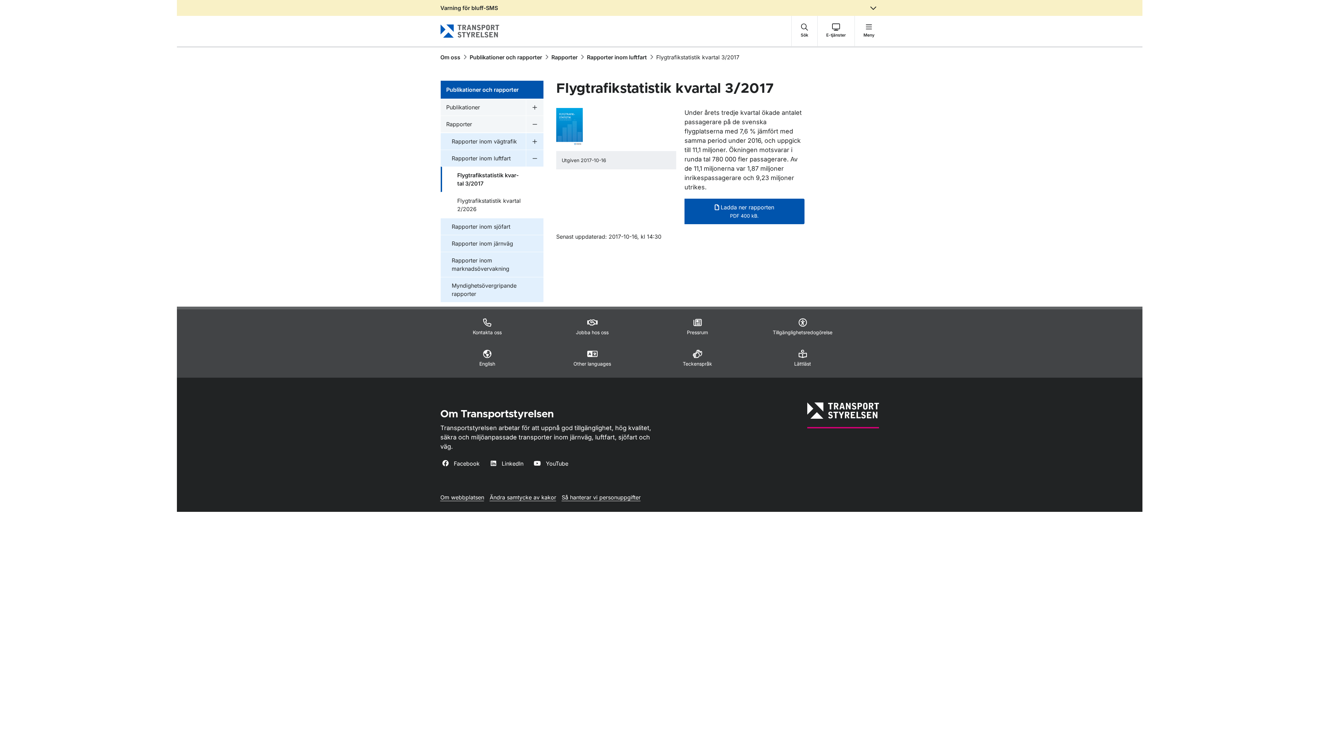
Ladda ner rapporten (746, 211)
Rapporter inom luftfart (617, 57)
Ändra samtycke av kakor (523, 497)
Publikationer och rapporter (506, 57)
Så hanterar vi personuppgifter (601, 497)
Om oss (450, 57)
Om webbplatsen (462, 497)
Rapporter (564, 57)
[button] (804, 31)
